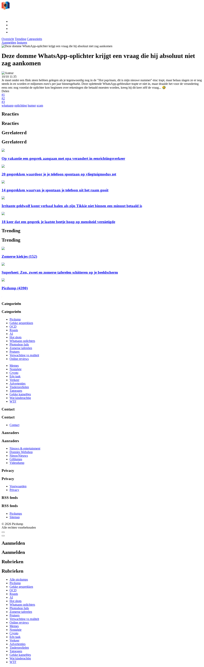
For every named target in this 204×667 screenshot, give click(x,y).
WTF (13, 401)
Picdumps (16, 513)
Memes (14, 365)
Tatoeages (16, 390)
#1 (3, 94)
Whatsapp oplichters (22, 341)
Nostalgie (16, 369)
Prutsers (15, 351)
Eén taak (15, 376)
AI (11, 333)
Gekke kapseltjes (20, 394)
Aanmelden (9, 42)
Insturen (22, 42)
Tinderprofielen (19, 387)
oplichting (20, 105)
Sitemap (15, 517)
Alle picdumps (19, 579)
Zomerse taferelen (21, 348)
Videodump (17, 462)
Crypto (14, 372)
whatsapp (8, 105)
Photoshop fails (19, 344)
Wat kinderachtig (20, 398)
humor (32, 105)
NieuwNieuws (19, 455)
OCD (13, 326)
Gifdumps (16, 459)
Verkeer (14, 380)
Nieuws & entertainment (25, 448)
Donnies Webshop (21, 452)
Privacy (14, 490)
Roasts (14, 330)
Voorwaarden (18, 486)
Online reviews (19, 358)
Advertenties (18, 383)
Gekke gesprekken (21, 323)
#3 (3, 102)
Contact (14, 425)
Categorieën (34, 39)
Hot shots (16, 337)
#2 (3, 98)
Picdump (15, 319)
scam (40, 105)
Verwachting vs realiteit (24, 355)
